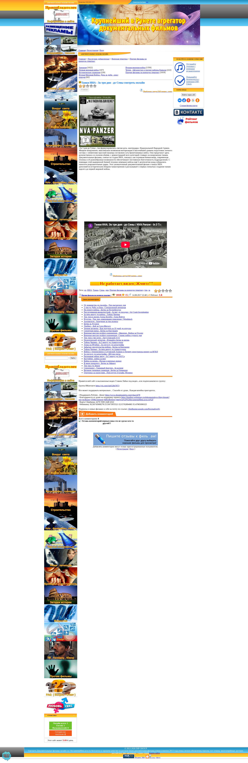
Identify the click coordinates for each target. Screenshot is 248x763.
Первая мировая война (89, 70)
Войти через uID (188, 95)
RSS (147, 2)
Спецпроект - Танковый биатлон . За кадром (103, 368)
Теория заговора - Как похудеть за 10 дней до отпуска (107, 328)
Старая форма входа (188, 105)
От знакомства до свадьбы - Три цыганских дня (105, 305)
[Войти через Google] (193, 100)
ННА (89, 290)
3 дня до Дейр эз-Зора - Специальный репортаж (105, 307)
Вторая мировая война (135, 67)
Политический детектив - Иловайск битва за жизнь (106, 340)
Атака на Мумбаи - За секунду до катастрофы (104, 345)
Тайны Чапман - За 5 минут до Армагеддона (103, 342)
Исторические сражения (89, 72)
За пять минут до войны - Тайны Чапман (102, 314)
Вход (102, 50)
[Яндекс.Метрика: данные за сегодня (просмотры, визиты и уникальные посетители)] (154, 756)
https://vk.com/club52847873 (107, 386)
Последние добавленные (99, 59)
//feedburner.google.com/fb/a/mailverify (144, 409)
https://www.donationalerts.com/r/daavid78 (122, 395)
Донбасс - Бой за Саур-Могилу (97, 326)
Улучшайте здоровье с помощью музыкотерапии (193, 67)
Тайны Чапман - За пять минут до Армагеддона (105, 349)
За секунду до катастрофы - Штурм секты (102, 354)
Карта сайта (154, 753)
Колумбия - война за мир (95, 359)
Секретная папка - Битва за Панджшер (101, 331)
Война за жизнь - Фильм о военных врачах (103, 361)
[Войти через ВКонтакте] (180, 100)
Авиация (83, 67)
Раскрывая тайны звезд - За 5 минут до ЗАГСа (104, 356)
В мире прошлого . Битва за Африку (100, 363)
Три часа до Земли (92, 366)
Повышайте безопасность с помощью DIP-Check (192, 80)
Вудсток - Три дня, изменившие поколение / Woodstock (108, 319)
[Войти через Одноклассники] (197, 100)
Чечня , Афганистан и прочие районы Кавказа (146, 70)
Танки (95, 290)
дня (107, 290)
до (85, 290)
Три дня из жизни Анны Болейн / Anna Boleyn (104, 317)
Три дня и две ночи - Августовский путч (102, 338)
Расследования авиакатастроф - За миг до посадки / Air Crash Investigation (116, 312)
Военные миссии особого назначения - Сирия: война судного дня (113, 335)
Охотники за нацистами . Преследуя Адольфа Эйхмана (108, 373)
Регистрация (92, 50)
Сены (101, 290)
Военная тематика (120, 59)
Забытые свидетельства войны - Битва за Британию (106, 347)
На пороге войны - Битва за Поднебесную (102, 310)
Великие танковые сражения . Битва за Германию (106, 370)
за (149, 290)
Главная (82, 50)
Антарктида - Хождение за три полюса (101, 321)
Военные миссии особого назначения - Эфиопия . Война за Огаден (113, 333)
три (145, 290)
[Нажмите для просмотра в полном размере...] (97, 146)
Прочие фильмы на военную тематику (143, 72)
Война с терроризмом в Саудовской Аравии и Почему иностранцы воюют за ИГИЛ (121, 352)
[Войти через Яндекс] (188, 100)
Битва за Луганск (91, 324)
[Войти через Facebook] (184, 100)
